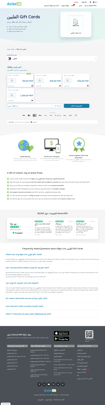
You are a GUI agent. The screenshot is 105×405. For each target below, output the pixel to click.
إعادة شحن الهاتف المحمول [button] (51, 5)
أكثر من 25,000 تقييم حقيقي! (84, 378)
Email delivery (25, 156)
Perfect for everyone (52, 156)
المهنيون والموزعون (82, 366)
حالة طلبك (84, 2)
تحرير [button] (80, 5)
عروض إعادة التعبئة (12, 350)
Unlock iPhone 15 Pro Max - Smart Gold (63, 360)
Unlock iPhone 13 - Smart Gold (64, 364)
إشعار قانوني (48, 399)
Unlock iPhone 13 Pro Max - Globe (63, 368)
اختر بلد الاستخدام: (12, 55)
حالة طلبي (80, 350)
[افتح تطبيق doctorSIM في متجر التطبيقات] (61, 333)
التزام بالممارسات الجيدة (83, 356)
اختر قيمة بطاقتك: (14, 67)
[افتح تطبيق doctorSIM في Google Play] (61, 338)
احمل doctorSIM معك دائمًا (19, 334)
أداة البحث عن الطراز (59, 350)
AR (95, 2)
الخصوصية (40, 399)
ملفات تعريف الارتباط (59, 399)
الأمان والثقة (80, 359)
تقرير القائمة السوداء (59, 353)
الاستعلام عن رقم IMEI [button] (90, 5)
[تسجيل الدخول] (90, 2)
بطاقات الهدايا (10, 49)
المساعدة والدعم (81, 353)
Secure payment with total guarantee (78, 157)
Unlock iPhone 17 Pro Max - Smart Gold (63, 373)
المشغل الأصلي (58, 356)
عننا (78, 375)
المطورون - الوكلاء (83, 369)
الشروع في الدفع (76, 106)
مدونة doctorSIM (81, 372)
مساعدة (76, 2)
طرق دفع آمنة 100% (82, 363)
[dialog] (5, 404)
